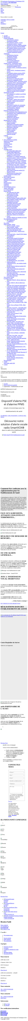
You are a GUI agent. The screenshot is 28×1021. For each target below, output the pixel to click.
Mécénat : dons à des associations (15, 213)
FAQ (5, 951)
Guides (5, 181)
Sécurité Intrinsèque (12, 77)
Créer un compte (10, 19)
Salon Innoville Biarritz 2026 (14, 230)
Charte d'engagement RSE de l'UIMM (16, 210)
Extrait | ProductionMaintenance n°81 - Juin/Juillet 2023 (16, 347)
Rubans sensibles (11, 123)
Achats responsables (12, 207)
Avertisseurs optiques (12, 41)
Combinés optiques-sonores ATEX (15, 74)
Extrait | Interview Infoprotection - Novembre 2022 (15, 358)
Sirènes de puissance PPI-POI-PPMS (16, 46)
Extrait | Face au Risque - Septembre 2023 (16, 333)
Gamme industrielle (8, 38)
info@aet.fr (3, 990)
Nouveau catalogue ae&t (13, 250)
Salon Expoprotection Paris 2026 (15, 242)
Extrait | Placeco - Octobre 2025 (15, 300)
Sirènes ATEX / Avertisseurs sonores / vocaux (16, 71)
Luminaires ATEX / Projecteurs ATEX (16, 83)
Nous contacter (4, 4)
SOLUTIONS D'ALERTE (10, 139)
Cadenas (6, 135)
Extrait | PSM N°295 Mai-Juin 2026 (15, 292)
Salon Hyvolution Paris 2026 (14, 248)
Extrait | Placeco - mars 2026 (14, 295)
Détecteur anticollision (12, 119)
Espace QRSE (7, 191)
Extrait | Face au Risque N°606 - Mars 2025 (16, 305)
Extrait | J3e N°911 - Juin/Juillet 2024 (16, 309)
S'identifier (3, 19)
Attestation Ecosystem (12, 202)
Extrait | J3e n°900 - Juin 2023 (14, 337)
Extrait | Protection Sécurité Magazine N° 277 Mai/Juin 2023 (17, 352)
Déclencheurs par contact (10, 120)
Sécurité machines (11, 259)
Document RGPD (8, 953)
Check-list (6, 185)
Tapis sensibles (10, 131)
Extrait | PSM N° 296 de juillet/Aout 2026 (16, 283)
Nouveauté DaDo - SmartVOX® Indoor (17, 234)
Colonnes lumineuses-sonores (14, 52)
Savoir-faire (6, 145)
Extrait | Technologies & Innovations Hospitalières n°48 (16, 319)
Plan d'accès (4, 970)
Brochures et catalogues (9, 180)
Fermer (2, 33)
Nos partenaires (7, 360)
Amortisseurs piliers (12, 116)
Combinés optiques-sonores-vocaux (15, 49)
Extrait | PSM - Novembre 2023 (14, 323)
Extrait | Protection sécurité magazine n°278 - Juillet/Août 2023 (16, 341)
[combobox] (8, 7)
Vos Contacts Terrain (9, 277)
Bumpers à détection (12, 128)
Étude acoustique (8, 146)
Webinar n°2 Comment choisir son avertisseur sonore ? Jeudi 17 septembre (16, 160)
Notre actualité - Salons (9, 224)
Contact (6, 364)
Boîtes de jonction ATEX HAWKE (15, 91)
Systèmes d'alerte (8, 144)
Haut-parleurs (10, 103)
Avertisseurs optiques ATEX (14, 66)
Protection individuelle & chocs (11, 110)
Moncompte (2, 12)
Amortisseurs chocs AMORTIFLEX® (16, 113)
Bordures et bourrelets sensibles (14, 126)
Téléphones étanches (12, 56)
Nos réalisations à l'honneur (10, 219)
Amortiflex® (10, 237)
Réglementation (7, 182)
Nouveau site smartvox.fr (13, 256)
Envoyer (10, 801)
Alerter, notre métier (9, 188)
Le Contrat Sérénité (8, 189)
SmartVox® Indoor (8, 141)
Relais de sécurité (11, 134)
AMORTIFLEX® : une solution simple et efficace (16, 264)
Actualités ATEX (8, 149)
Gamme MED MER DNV (13, 152)
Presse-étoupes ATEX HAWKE (15, 85)
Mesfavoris (2, 9)
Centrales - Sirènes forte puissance (15, 101)
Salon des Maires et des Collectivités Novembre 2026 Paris (16, 275)
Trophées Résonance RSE (13, 205)
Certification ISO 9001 (12, 194)
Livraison (6, 948)
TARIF (5, 361)
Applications (7, 142)
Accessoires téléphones (12, 62)
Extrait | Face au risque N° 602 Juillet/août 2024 (14, 314)
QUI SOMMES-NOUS (9, 187)
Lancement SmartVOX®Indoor (14, 239)
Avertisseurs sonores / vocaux (14, 44)
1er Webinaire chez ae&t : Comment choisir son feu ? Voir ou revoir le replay (17, 165)
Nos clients (6, 223)
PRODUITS (7, 37)
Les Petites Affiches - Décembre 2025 (16, 298)
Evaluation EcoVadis (12, 196)
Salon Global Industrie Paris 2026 (15, 245)
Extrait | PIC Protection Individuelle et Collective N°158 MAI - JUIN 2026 (16, 289)
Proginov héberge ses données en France (17, 217)
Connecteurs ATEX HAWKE (14, 88)
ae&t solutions (7, 939)
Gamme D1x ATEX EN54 (13, 155)
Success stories (7, 938)
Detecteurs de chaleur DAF (13, 174)
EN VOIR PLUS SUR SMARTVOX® (10, 603)
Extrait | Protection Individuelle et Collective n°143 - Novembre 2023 (15, 327)
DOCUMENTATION (9, 177)
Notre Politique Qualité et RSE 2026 (16, 199)
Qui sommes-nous (8, 935)
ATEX (5, 148)
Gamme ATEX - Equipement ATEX (13, 63)
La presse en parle (8, 278)
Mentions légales (8, 952)
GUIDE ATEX (7, 176)
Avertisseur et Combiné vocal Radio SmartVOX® (16, 97)
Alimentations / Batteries (13, 109)
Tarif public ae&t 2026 (9, 363)
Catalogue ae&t (7, 178)
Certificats (6, 184)
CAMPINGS (10, 221)
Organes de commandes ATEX (14, 80)
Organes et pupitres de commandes (15, 106)
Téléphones (6, 53)
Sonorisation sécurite (9, 92)
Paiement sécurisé (8, 946)
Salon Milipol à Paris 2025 (13, 253)
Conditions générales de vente (11, 949)
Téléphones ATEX (11, 59)
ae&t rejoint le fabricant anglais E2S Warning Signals (15, 171)
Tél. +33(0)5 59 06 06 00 (7, 989)
